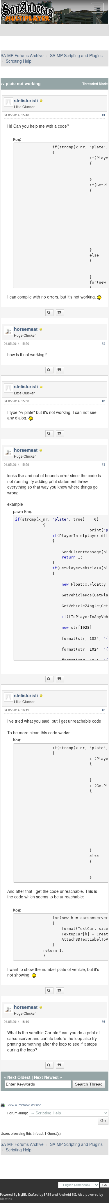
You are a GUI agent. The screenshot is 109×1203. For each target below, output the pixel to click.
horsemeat (25, 329)
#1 (103, 115)
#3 (103, 401)
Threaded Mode (95, 83)
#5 (103, 710)
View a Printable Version (24, 1104)
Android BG (67, 1195)
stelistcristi (26, 100)
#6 (103, 1021)
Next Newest (46, 1077)
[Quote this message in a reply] (60, 312)
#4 (103, 464)
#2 (103, 343)
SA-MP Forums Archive (22, 55)
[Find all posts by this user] (49, 312)
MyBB (22, 1195)
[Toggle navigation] (97, 8)
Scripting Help (18, 61)
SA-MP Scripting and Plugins (76, 55)
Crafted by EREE (39, 1195)
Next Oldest (19, 1077)
